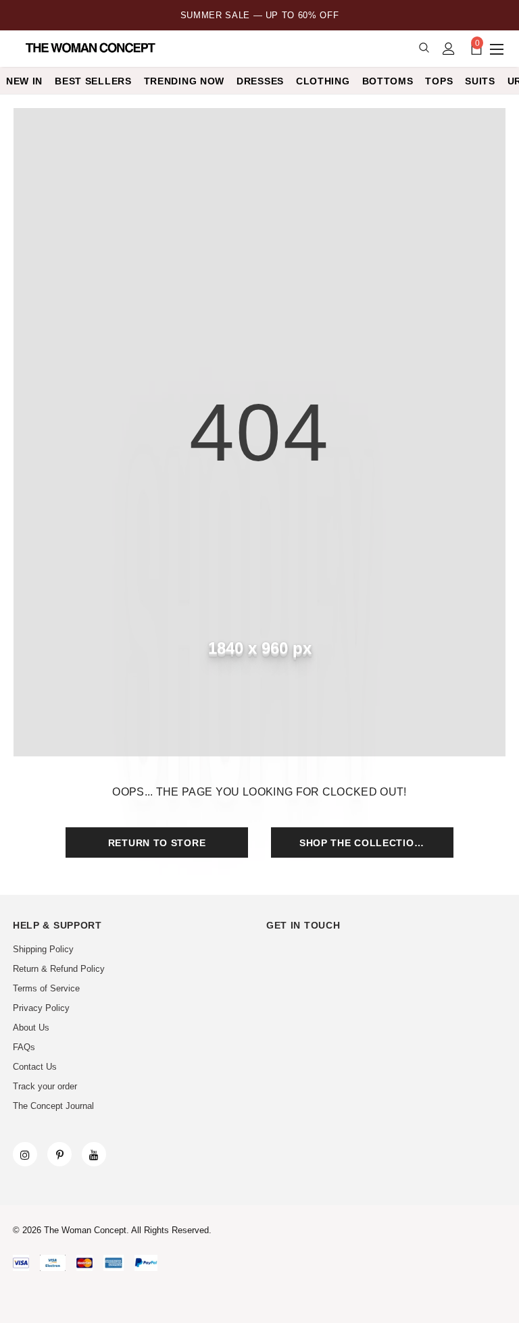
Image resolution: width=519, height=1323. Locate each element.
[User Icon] (449, 49)
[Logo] (92, 48)
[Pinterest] (59, 1154)
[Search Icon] (424, 48)
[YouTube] (94, 1154)
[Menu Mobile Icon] (498, 49)
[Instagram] (25, 1154)
